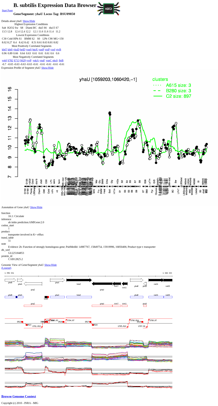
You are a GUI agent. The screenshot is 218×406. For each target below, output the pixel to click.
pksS (55, 60)
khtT (4, 49)
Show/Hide (29, 21)
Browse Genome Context (18, 396)
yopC (49, 60)
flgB (61, 60)
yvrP (29, 60)
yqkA (36, 60)
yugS (29, 49)
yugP (41, 49)
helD (22, 49)
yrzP (47, 49)
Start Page (7, 10)
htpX (35, 49)
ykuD (16, 49)
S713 (16, 60)
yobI (4, 60)
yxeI (52, 49)
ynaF (42, 60)
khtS (10, 49)
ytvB (58, 49)
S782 (10, 60)
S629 (23, 60)
